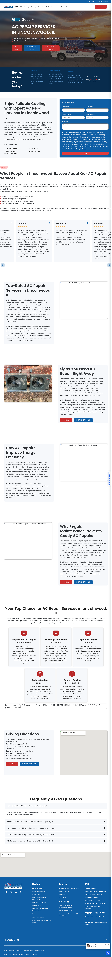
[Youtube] (15, 892)
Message (65, 121)
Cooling (33, 7)
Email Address (90, 114)
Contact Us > (35, 70)
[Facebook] (6, 892)
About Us (64, 7)
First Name (65, 106)
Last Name (89, 106)
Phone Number (66, 114)
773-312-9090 (93, 80)
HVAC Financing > (54, 70)
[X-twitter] (11, 892)
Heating (26, 7)
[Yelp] (20, 892)
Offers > (70, 71)
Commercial (55, 7)
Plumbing (41, 7)
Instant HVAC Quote (109, 478)
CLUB (18, 7)
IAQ (47, 7)
